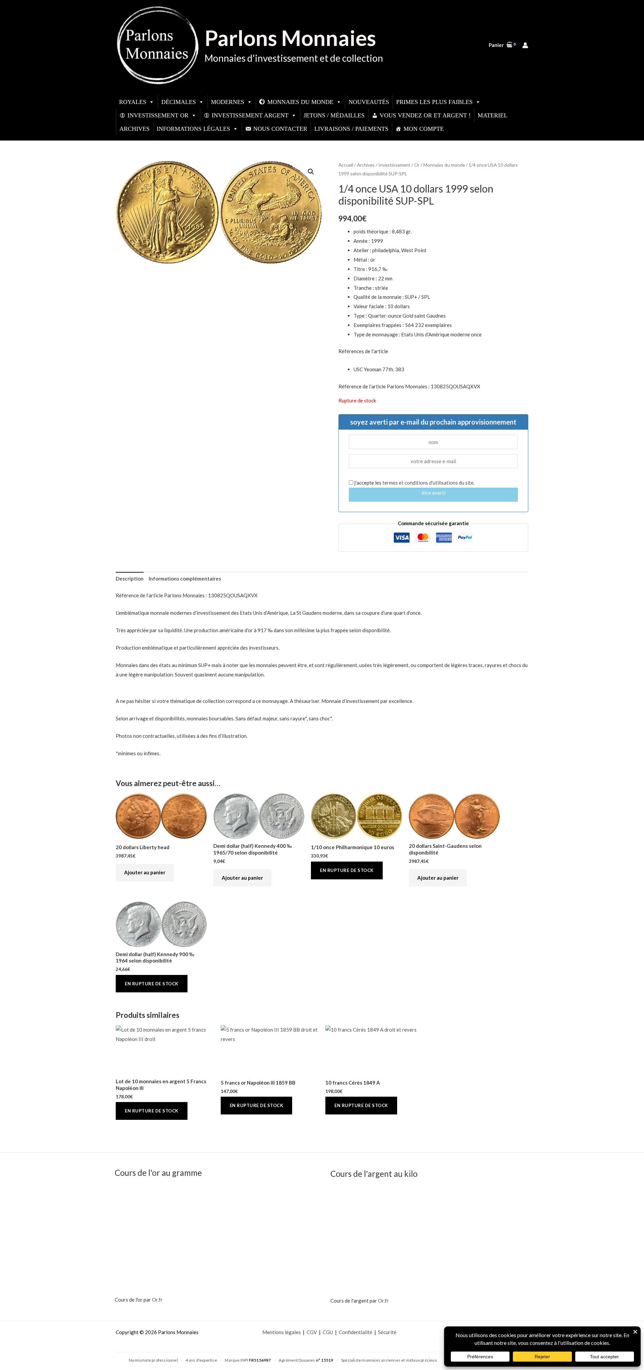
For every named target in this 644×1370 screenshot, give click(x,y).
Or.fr (157, 1300)
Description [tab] (130, 579)
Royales (132, 102)
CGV (312, 1332)
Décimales (178, 102)
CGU (328, 1332)
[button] (311, 172)
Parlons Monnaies (290, 38)
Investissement (394, 165)
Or (417, 165)
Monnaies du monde (300, 102)
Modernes (227, 102)
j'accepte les (414, 483)
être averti (433, 493)
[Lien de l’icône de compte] (525, 45)
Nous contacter (280, 128)
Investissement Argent (250, 115)
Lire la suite (347, 870)
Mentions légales (281, 1332)
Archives (134, 128)
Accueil (345, 165)
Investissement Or (158, 115)
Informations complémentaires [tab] (185, 579)
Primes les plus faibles (434, 102)
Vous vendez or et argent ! (425, 115)
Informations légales (193, 128)
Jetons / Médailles (334, 115)
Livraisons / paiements (351, 128)
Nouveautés (368, 102)
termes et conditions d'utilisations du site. (428, 483)
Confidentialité (355, 1332)
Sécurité (387, 1332)
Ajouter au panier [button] (144, 872)
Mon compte (424, 128)
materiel (492, 115)
